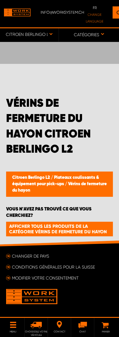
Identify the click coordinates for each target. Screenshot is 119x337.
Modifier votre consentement (45, 278)
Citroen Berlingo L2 (31, 177)
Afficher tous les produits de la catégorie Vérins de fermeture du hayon (58, 229)
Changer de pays (30, 256)
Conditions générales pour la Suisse (53, 267)
